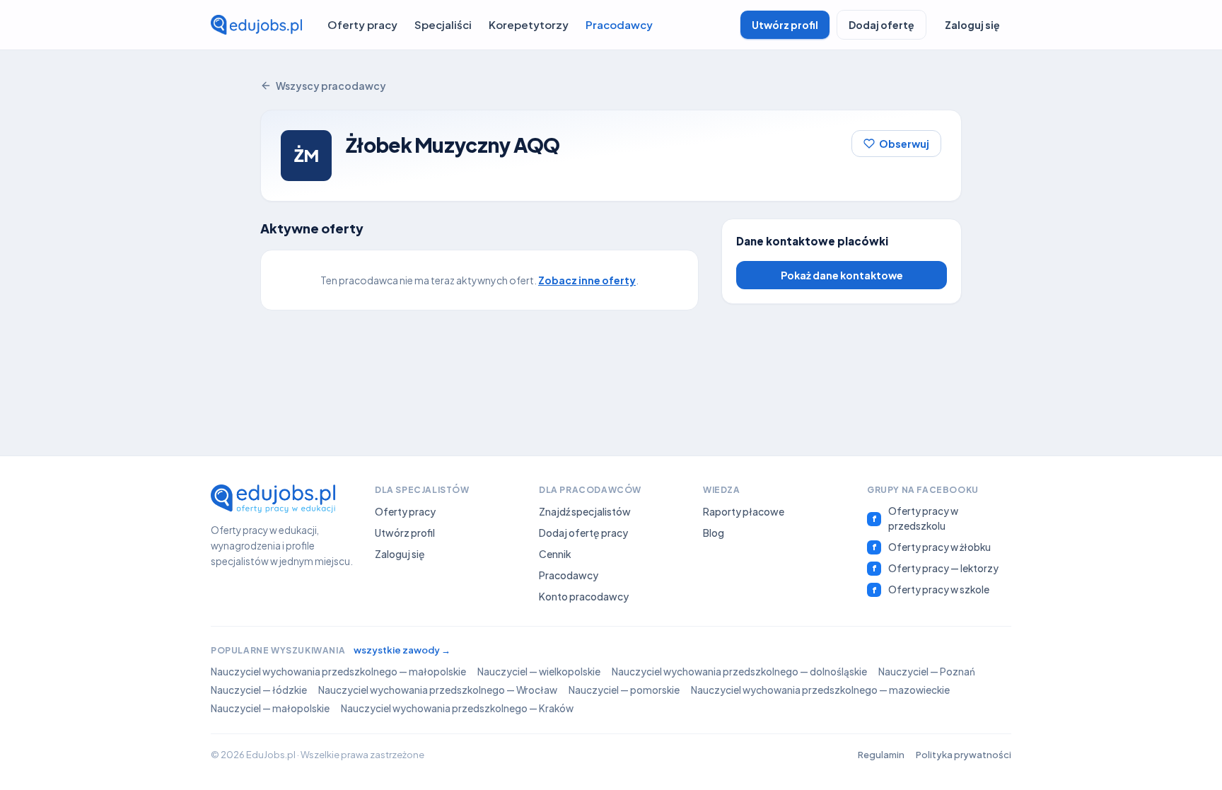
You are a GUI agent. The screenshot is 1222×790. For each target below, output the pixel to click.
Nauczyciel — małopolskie (270, 708)
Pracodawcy (619, 24)
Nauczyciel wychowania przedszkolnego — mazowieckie (820, 690)
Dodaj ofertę (881, 24)
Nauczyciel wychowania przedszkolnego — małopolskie (338, 672)
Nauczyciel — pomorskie (624, 690)
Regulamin (881, 754)
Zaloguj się (972, 24)
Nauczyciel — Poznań (926, 672)
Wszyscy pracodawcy (331, 85)
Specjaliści (443, 24)
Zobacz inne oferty (587, 280)
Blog (713, 532)
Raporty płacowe (743, 511)
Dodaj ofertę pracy (583, 532)
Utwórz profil (785, 24)
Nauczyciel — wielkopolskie (538, 672)
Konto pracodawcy (584, 596)
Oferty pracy (362, 24)
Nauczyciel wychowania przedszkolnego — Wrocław (437, 690)
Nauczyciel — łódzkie (259, 690)
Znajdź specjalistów (585, 511)
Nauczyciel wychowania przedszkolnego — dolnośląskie (739, 672)
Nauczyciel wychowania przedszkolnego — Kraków (457, 708)
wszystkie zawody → (402, 650)
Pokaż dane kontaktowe (842, 275)
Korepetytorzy (529, 24)
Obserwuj (904, 143)
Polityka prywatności (963, 754)
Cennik (555, 553)
